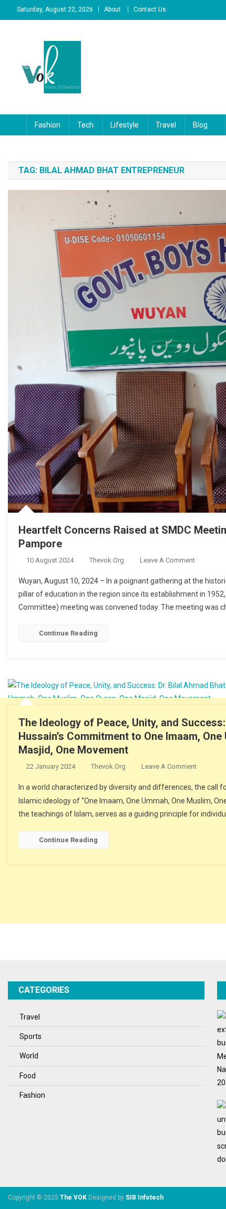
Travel (166, 125)
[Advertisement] (113, 811)
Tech (85, 125)
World (28, 1056)
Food (27, 1076)
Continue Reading (68, 633)
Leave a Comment (167, 560)
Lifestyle (124, 125)
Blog (200, 125)
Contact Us (149, 9)
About (112, 9)
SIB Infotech (144, 1197)
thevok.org (106, 560)
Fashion (47, 125)
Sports (30, 1036)
